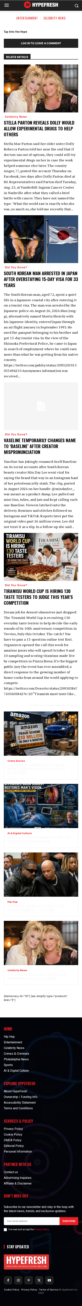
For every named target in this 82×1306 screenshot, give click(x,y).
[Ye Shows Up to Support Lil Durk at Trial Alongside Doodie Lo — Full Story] (41, 874)
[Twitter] (39, 1280)
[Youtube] (49, 1280)
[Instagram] (18, 1280)
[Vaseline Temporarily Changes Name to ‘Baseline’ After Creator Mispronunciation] (41, 406)
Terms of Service (48, 1289)
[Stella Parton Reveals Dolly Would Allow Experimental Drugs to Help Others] (41, 88)
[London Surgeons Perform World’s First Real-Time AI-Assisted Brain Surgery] (41, 806)
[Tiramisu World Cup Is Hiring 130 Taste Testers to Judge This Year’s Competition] (41, 557)
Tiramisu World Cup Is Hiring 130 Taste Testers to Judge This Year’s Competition (38, 597)
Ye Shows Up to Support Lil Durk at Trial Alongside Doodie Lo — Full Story (36, 908)
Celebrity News (54, 18)
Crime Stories (16, 761)
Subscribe (68, 1221)
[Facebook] (8, 1280)
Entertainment (27, 18)
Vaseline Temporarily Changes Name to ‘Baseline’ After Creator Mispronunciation (40, 446)
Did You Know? (16, 267)
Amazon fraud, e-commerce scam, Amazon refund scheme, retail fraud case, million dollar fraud (36, 769)
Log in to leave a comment (41, 43)
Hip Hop (12, 902)
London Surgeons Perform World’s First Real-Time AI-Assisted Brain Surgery (39, 839)
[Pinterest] (28, 1280)
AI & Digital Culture (19, 833)
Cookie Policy (11, 1289)
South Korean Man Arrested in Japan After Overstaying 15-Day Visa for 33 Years (41, 279)
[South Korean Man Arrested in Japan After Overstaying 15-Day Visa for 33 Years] (41, 239)
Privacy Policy (41, 1229)
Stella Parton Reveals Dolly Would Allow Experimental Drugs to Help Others (39, 128)
